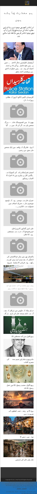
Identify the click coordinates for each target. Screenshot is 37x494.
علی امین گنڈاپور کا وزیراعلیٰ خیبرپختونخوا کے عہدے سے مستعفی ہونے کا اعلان (20, 232)
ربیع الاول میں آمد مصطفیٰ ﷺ (23, 336)
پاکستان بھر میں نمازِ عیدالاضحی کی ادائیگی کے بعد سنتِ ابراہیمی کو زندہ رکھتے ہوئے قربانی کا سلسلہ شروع (20, 260)
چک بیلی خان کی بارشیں (24, 460)
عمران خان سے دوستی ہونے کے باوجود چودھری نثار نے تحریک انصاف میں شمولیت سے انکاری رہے (19, 203)
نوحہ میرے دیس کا (27, 437)
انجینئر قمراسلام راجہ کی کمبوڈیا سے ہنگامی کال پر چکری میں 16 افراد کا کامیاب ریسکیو (20, 175)
